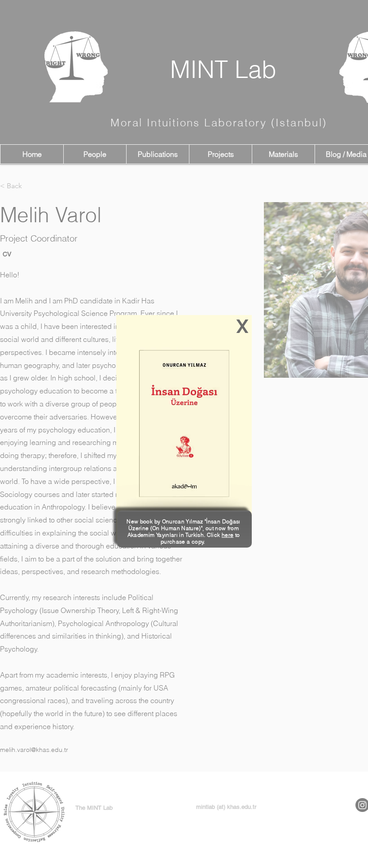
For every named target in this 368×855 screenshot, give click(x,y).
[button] (242, 326)
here (227, 534)
